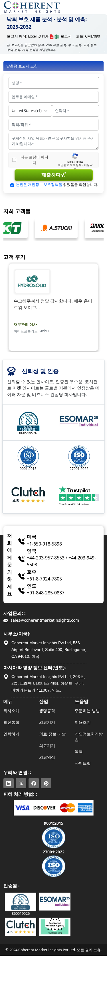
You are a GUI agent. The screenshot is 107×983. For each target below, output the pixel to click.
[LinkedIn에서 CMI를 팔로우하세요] (8, 783)
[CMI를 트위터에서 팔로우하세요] (21, 783)
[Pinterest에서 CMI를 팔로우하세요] (46, 783)
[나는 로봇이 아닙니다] (14, 160)
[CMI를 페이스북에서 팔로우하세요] (34, 783)
